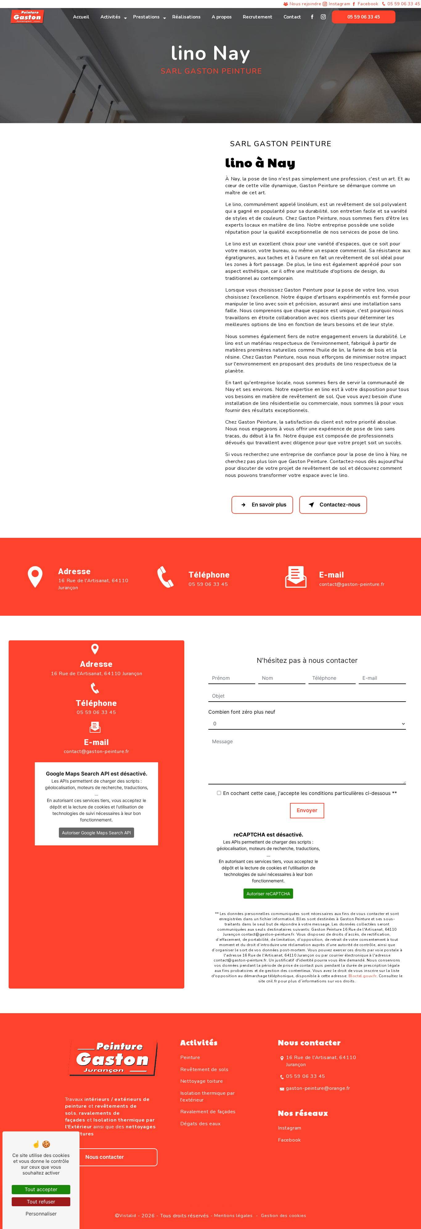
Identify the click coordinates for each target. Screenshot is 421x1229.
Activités (110, 17)
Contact (292, 17)
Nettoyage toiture (201, 1081)
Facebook (368, 4)
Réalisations (186, 17)
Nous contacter (104, 1157)
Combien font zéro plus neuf (241, 712)
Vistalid (127, 1215)
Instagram (339, 4)
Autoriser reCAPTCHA (268, 893)
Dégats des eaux (200, 1123)
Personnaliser (41, 1214)
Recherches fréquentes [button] (210, 1204)
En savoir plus (269, 505)
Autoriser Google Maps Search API (96, 832)
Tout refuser (41, 1202)
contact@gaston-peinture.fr (352, 584)
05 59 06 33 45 (403, 4)
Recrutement (257, 17)
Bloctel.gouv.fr (363, 975)
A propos (222, 17)
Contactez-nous (340, 505)
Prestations (146, 17)
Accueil (81, 17)
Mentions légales (233, 1215)
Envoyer (307, 810)
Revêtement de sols (204, 1069)
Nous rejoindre (305, 4)
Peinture (190, 1057)
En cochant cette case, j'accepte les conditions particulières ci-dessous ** (310, 793)
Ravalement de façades (208, 1111)
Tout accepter (41, 1189)
